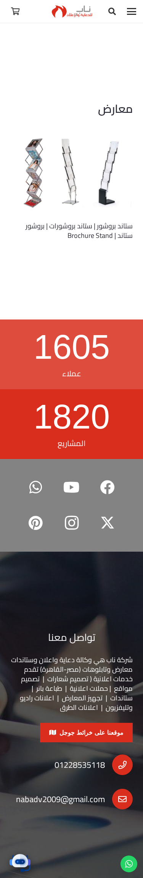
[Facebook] (108, 487)
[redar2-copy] (71, 11)
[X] (108, 523)
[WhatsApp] (36, 487)
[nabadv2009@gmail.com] (119, 799)
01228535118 (80, 765)
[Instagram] (71, 523)
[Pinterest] (36, 523)
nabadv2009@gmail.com (60, 799)
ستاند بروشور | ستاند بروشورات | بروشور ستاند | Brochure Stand (79, 231)
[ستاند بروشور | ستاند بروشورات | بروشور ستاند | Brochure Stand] (71, 173)
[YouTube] (71, 487)
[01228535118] (119, 764)
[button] (132, 11)
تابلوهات (94, 669)
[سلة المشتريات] (15, 11)
